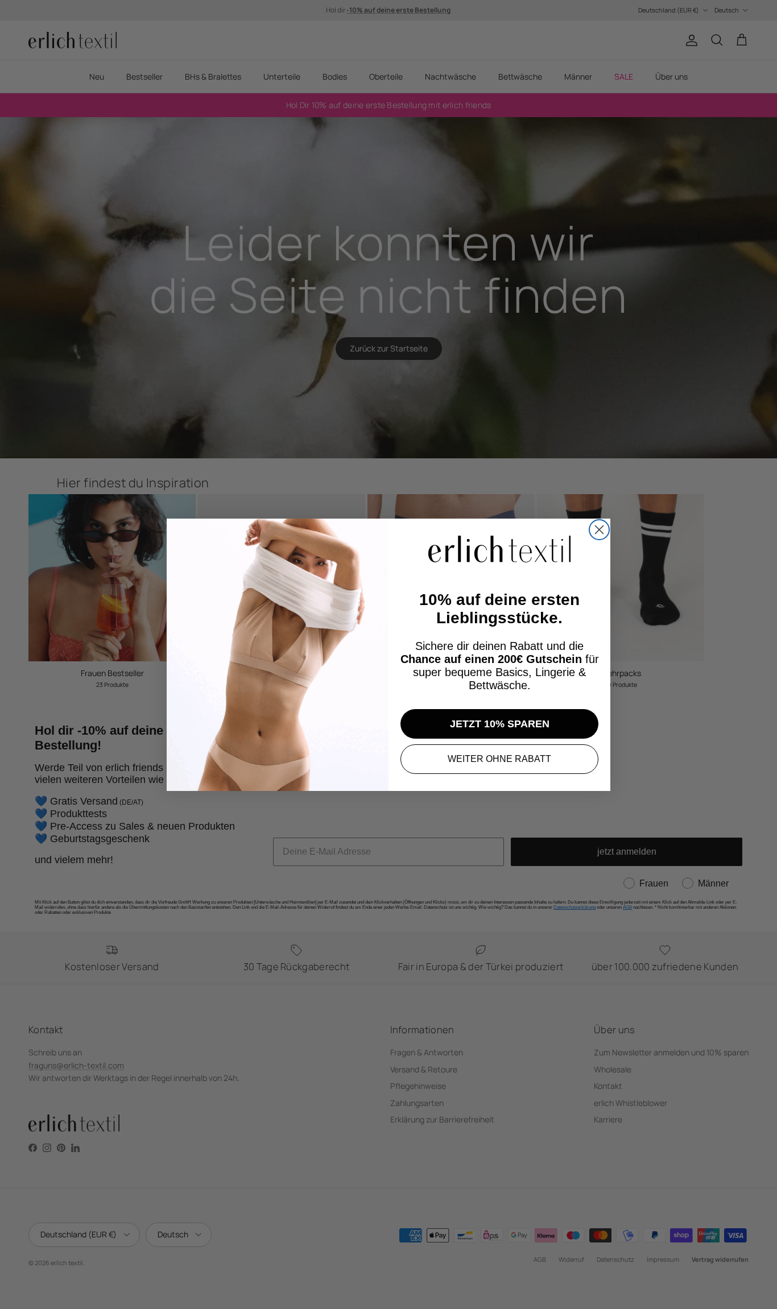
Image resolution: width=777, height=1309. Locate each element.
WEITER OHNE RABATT (499, 759)
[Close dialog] (599, 530)
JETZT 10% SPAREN (499, 724)
